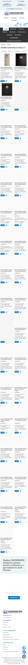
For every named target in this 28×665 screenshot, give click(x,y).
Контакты (14, 20)
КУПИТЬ (2, 109)
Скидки (5, 649)
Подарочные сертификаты (14, 40)
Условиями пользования (17, 602)
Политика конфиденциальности (11, 651)
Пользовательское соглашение (11, 639)
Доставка (6, 622)
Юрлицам (14, 18)
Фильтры (4, 32)
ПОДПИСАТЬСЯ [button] (14, 597)
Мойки (6, 29)
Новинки (6, 647)
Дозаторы (12, 32)
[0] (24, 24)
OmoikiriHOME (14, 37)
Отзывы (21, 18)
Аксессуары (18, 34)
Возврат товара (7, 627)
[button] (7, 5)
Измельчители (22, 32)
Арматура (9, 34)
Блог (5, 645)
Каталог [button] (6, 18)
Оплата (5, 624)
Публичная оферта (8, 637)
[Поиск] (2, 24)
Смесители (13, 29)
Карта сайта (7, 634)
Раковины (21, 29)
